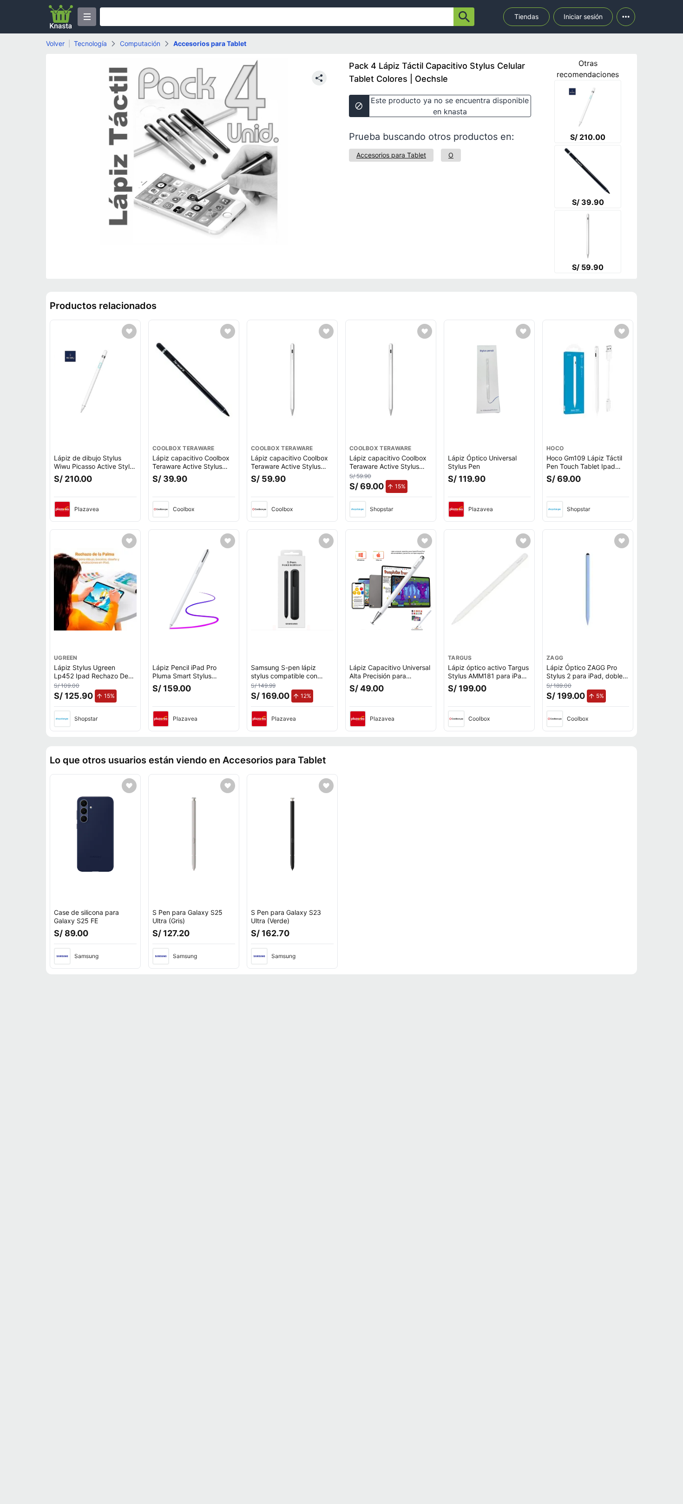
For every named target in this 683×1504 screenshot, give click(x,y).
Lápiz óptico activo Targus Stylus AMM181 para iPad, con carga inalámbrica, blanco (488, 679)
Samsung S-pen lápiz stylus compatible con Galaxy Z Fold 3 (284, 675)
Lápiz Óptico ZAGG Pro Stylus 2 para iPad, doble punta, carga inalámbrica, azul (585, 679)
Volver (55, 43)
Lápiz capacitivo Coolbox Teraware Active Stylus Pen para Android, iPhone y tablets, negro (193, 470)
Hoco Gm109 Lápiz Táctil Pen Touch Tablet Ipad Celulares (584, 466)
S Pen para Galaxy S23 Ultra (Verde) (286, 916)
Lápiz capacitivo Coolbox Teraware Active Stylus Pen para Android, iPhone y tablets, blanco (292, 470)
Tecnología (90, 43)
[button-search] (463, 16)
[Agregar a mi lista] (129, 331)
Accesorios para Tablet (209, 43)
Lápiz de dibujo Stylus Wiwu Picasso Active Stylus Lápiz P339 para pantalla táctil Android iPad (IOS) (95, 470)
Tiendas (526, 16)
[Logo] (61, 17)
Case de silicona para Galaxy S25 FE (86, 916)
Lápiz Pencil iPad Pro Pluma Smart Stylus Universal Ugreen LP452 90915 (189, 679)
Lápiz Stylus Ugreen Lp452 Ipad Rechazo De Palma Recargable (91, 675)
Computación (140, 43)
